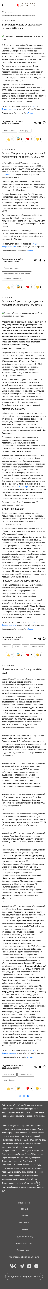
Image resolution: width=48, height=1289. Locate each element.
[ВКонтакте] (35, 123)
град (25, 646)
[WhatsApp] (44, 123)
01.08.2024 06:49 (8, 665)
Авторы (24, 1216)
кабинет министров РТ (12, 279)
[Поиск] (3, 5)
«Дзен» (30, 113)
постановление (8, 175)
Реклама (24, 1209)
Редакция (24, 1222)
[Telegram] (40, 123)
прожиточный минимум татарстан (17, 273)
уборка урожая (37, 646)
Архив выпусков (24, 1243)
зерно (16, 646)
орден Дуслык (9, 1080)
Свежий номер (24, 1250)
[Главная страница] (24, 5)
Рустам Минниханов (11, 268)
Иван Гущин (24, 131)
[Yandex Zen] (36, 1266)
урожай (6, 646)
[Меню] (44, 5)
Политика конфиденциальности (24, 1257)
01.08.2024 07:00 (8, 297)
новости (10, 12)
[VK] (13, 1266)
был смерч (23, 487)
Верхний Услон (9, 131)
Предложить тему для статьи (24, 1276)
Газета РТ (24, 1202)
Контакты (24, 1229)
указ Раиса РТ (9, 1075)
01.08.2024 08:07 (8, 149)
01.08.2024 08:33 (8, 20)
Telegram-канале (9, 109)
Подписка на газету (24, 1236)
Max (34, 106)
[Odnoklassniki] (29, 1266)
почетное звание (25, 1075)
